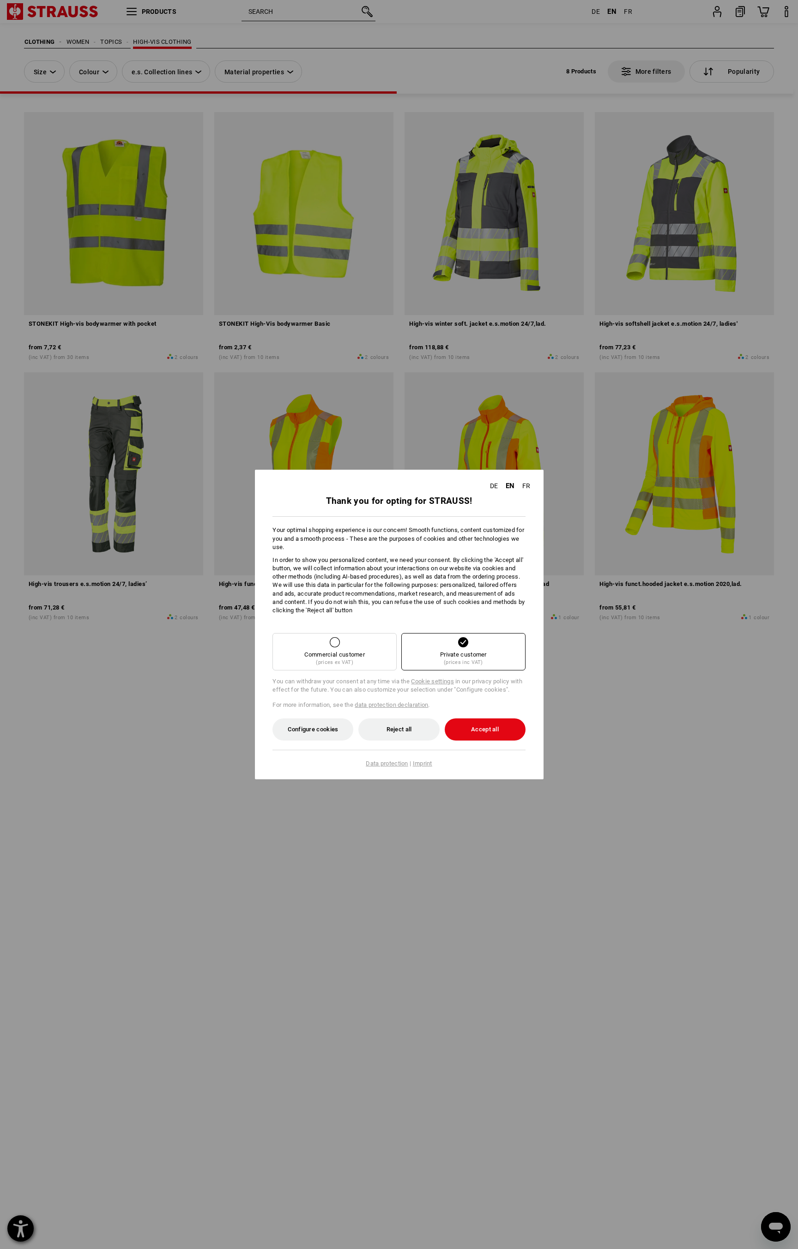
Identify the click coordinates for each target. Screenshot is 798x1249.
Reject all (399, 729)
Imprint (422, 763)
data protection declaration (391, 704)
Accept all (485, 729)
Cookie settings (432, 681)
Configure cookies (313, 729)
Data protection (387, 763)
